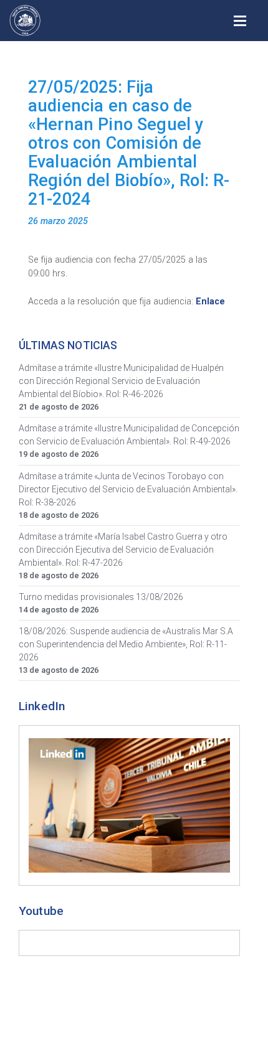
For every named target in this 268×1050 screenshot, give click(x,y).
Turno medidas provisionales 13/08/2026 (101, 597)
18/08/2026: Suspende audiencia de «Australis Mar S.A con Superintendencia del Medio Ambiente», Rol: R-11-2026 (126, 644)
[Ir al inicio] (25, 20)
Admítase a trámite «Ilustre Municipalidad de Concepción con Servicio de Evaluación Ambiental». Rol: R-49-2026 (129, 434)
